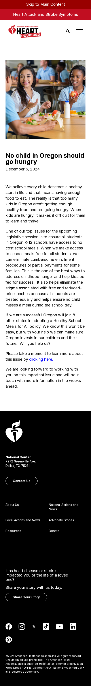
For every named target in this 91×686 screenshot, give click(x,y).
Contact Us (21, 481)
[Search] (68, 31)
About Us (12, 505)
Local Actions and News (23, 520)
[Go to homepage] (14, 432)
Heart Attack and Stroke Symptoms (45, 14)
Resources (13, 531)
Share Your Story (26, 597)
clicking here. (41, 359)
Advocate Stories (61, 520)
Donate (54, 531)
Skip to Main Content (45, 4)
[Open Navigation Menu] (79, 31)
